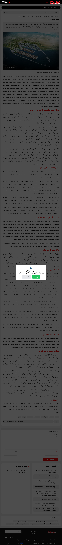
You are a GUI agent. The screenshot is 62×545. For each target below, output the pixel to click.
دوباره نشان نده (26, 277)
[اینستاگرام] (6, 2)
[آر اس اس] (8, 2)
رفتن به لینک (36, 277)
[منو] (47, 2)
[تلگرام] (2, 2)
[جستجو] (10, 2)
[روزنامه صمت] (55, 2)
